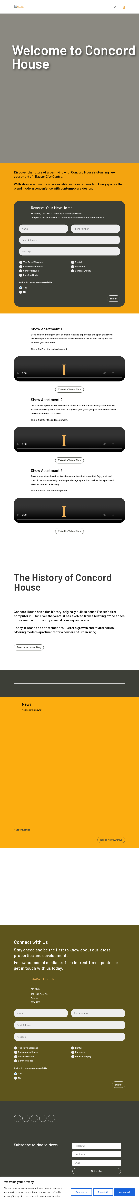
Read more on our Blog (29, 647)
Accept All (124, 1192)
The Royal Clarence (33, 262)
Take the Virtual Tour (69, 389)
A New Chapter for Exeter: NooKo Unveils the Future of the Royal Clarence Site (69, 764)
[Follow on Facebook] (17, 1118)
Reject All (103, 1192)
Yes (25, 287)
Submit (113, 298)
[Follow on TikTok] (34, 1118)
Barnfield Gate (30, 274)
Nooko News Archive (111, 839)
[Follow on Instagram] (25, 1118)
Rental (78, 262)
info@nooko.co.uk (42, 979)
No (24, 291)
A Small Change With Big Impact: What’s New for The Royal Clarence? (62, 801)
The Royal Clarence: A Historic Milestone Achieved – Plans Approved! (62, 727)
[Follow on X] (51, 1118)
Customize (81, 1192)
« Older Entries (22, 829)
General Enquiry (83, 270)
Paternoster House (33, 266)
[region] (69, 1189)
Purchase (80, 266)
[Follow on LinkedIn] (42, 1118)
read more (22, 741)
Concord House (31, 270)
